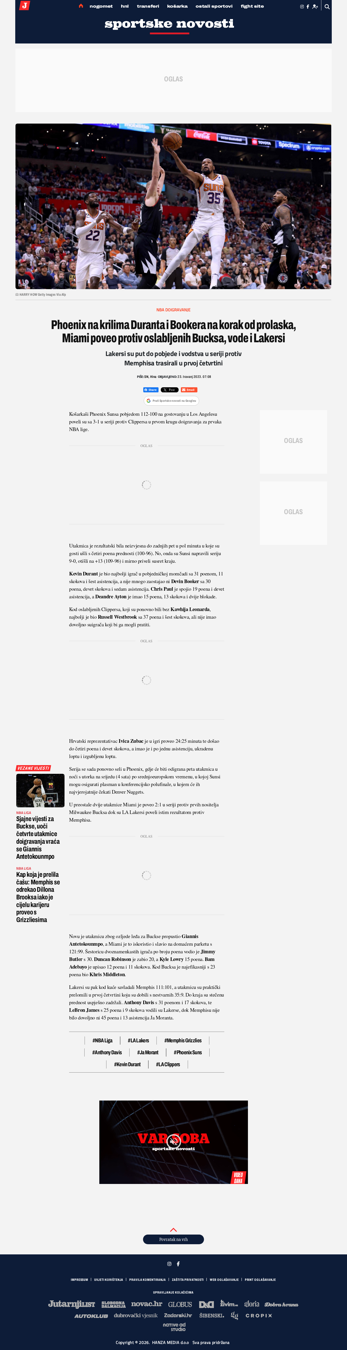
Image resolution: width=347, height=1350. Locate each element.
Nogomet (101, 6)
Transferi (148, 6)
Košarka (177, 6)
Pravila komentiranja (147, 1280)
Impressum (79, 1280)
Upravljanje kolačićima (173, 1292)
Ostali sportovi (214, 6)
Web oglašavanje (224, 1280)
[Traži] (327, 6)
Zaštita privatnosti (188, 1280)
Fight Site (252, 6)
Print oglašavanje (260, 1280)
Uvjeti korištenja (108, 1280)
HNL (125, 6)
